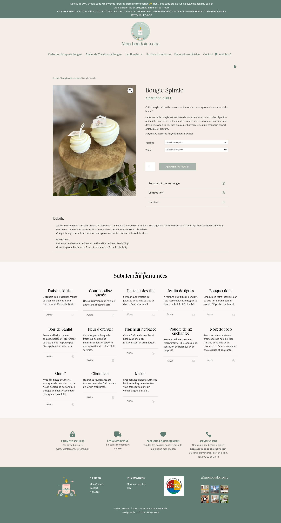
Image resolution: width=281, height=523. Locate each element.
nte (131, 487)
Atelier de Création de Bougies (104, 54)
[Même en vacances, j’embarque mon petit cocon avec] (215, 489)
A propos (95, 491)
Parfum (150, 142)
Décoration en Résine (187, 54)
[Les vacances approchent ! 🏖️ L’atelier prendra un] (205, 489)
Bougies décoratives (70, 78)
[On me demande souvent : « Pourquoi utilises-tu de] (224, 489)
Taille (148, 150)
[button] (130, 90)
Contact (208, 54)
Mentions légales (136, 484)
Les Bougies (133, 54)
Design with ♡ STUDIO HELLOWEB (140, 512)
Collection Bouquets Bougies (65, 54)
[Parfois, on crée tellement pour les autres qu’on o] (215, 499)
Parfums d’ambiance (158, 54)
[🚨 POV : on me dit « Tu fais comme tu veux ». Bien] (205, 499)
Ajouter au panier (177, 166)
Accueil (56, 78)
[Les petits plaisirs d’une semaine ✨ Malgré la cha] (224, 499)
